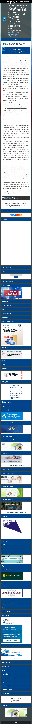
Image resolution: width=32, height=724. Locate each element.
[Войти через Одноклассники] (20, 215)
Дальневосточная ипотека (16, 465)
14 (18, 393)
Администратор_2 (8, 198)
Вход (20, 207)
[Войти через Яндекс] (17, 215)
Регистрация (14, 207)
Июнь (13, 43)
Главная (4, 43)
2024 (9, 43)
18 (12, 395)
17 (10, 395)
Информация (7, 197)
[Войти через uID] (11, 215)
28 (18, 397)
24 (10, 397)
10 (10, 393)
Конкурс (16, 658)
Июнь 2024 (16, 385)
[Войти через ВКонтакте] (14, 215)
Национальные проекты (16, 537)
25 (17, 43)
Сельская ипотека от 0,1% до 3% (16, 512)
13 (16, 393)
